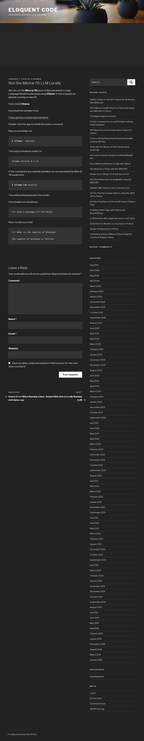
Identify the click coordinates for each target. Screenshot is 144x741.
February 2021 (96, 539)
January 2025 (96, 354)
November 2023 (97, 407)
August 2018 (96, 649)
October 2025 (96, 312)
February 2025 (96, 349)
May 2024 (94, 381)
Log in (93, 693)
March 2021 (95, 533)
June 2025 (94, 328)
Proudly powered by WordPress (22, 734)
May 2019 (94, 623)
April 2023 (94, 439)
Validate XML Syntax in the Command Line (110, 188)
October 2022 (96, 465)
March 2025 (95, 344)
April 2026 (94, 281)
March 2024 (95, 391)
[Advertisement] (72, 44)
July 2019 (94, 612)
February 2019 (96, 633)
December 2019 (97, 586)
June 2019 (94, 618)
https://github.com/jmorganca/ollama (28, 117)
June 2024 (94, 375)
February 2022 (96, 496)
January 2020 (96, 581)
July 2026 (94, 265)
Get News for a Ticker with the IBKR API (108, 169)
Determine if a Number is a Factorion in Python (111, 223)
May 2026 (94, 275)
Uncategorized (97, 676)
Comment (14, 280)
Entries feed (95, 698)
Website (13, 348)
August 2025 (96, 323)
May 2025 (94, 333)
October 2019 (96, 597)
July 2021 (94, 518)
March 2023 (95, 444)
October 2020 (96, 554)
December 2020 (97, 549)
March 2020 (95, 570)
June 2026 (94, 270)
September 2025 (98, 318)
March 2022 (95, 491)
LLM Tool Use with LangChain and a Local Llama (112, 218)
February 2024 (96, 396)
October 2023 (96, 412)
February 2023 (96, 449)
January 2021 (96, 544)
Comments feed (97, 703)
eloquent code (33, 10)
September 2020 (98, 560)
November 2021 (97, 507)
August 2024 (96, 370)
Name (12, 319)
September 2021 (97, 512)
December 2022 (97, 454)
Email (12, 333)
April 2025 (94, 339)
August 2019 (96, 607)
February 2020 (97, 575)
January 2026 (96, 296)
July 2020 (94, 565)
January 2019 (96, 639)
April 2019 (94, 628)
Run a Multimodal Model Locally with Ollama (110, 163)
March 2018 (95, 654)
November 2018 (97, 644)
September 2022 (98, 470)
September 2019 (98, 602)
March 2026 (95, 286)
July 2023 (94, 423)
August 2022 (96, 475)
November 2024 (97, 365)
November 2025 (97, 307)
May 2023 (94, 433)
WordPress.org (97, 709)
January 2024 (96, 402)
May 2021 (94, 528)
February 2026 (96, 291)
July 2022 (94, 481)
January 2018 (96, 660)
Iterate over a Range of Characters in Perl (109, 174)
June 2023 (94, 428)
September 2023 (98, 417)
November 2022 (97, 460)
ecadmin (36, 79)
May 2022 (94, 486)
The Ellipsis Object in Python (103, 116)
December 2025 (97, 302)
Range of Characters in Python (104, 229)
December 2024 (97, 360)
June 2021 (94, 523)
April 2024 (94, 386)
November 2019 (97, 591)
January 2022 (96, 502)
